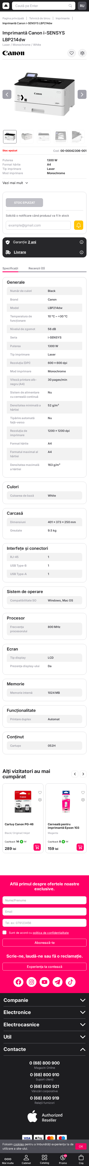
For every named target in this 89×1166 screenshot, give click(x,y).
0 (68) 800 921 (44, 1086)
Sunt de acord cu (39, 932)
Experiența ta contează (44, 967)
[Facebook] (18, 982)
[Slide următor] (83, 774)
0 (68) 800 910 (44, 1074)
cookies (18, 1144)
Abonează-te (45, 943)
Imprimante (63, 18)
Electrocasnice (21, 1025)
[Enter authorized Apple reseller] (45, 1116)
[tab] (10, 269)
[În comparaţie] (82, 53)
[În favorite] (71, 53)
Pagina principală (13, 18)
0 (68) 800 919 (44, 1098)
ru (82, 6)
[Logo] (6, 5)
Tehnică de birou (40, 18)
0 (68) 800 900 (44, 1063)
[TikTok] (71, 982)
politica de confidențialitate (51, 932)
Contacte (15, 1049)
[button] (6, 94)
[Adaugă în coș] (37, 847)
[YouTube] (44, 982)
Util (7, 1037)
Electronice (17, 1012)
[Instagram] (31, 982)
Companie (16, 1000)
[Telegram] (58, 982)
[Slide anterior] (75, 774)
